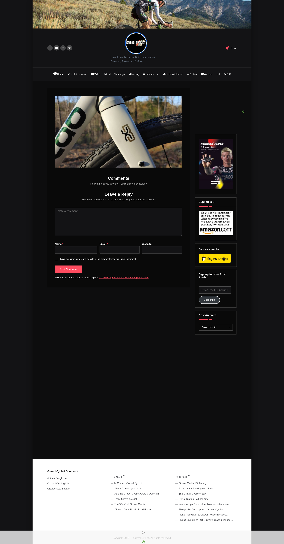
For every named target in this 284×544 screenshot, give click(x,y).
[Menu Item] (50, 48)
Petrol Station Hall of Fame (194, 499)
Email (104, 244)
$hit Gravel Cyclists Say (192, 493)
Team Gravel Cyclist (125, 499)
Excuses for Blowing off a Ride (196, 488)
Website (146, 244)
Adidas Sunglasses (57, 478)
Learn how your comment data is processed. (124, 277)
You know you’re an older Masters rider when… (205, 504)
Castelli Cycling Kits (58, 483)
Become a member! (209, 249)
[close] (143, 532)
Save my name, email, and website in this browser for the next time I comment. (98, 259)
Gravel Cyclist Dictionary (193, 483)
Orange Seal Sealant (58, 488)
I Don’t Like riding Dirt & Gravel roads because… (206, 520)
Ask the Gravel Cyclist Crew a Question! (136, 493)
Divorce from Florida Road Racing (133, 509)
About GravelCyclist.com (128, 488)
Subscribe (209, 299)
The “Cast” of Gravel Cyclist (130, 504)
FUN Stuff (181, 477)
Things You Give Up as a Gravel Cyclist (201, 509)
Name (59, 244)
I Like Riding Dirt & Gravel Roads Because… (204, 514)
